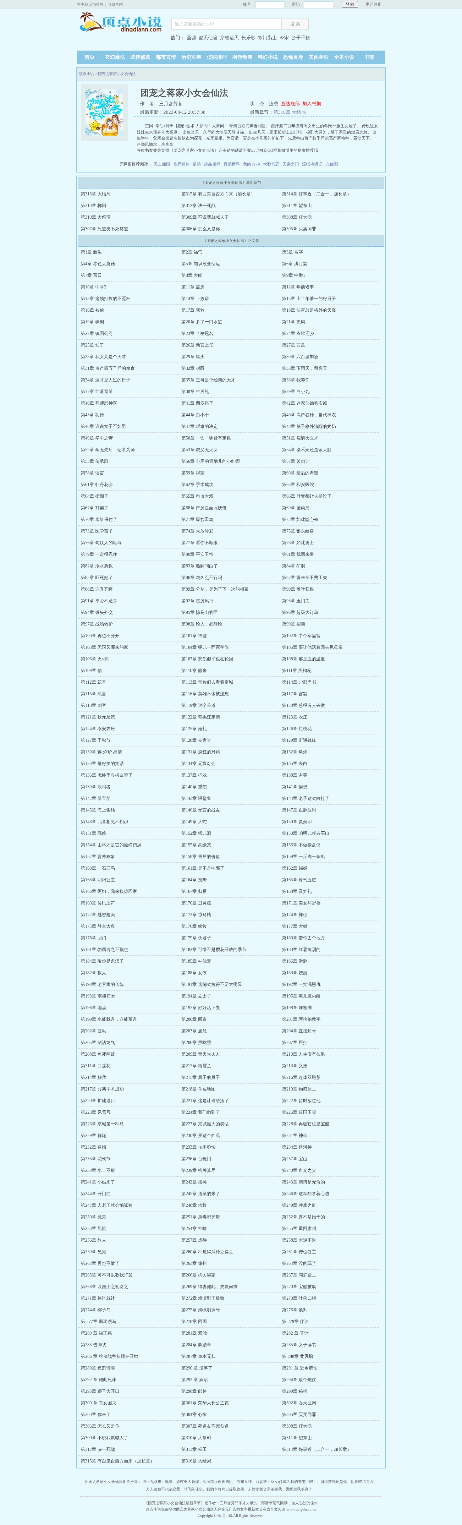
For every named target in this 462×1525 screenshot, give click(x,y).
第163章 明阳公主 (98, 879)
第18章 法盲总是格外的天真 (309, 310)
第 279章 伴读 (295, 1321)
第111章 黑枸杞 (296, 670)
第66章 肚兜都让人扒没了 (307, 496)
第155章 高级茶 (196, 845)
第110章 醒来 (194, 670)
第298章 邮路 (194, 1391)
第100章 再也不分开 (100, 635)
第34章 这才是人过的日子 (105, 380)
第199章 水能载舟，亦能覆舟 (109, 1019)
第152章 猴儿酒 (196, 833)
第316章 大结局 (289, 112)
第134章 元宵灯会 (198, 763)
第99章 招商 (293, 624)
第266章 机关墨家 (198, 1275)
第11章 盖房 (193, 287)
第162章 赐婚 (294, 868)
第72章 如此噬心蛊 (300, 519)
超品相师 (212, 164)
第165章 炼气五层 (299, 879)
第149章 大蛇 (194, 821)
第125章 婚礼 (194, 728)
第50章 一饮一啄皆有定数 (206, 438)
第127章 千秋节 (96, 740)
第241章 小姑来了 (98, 1182)
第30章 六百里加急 (300, 356)
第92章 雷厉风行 (197, 601)
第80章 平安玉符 (197, 554)
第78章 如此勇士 (298, 542)
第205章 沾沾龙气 (98, 1042)
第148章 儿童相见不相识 (104, 821)
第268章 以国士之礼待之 (104, 1286)
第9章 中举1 (293, 275)
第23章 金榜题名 (197, 333)
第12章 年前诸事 (298, 287)
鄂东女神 (244, 1481)
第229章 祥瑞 (93, 1135)
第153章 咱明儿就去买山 (305, 833)
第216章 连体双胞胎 (301, 1077)
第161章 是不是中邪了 (202, 868)
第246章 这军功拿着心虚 (305, 1193)
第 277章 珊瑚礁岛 (98, 1321)
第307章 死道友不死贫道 (104, 229)
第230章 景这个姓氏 (200, 1135)
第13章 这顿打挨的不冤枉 (105, 298)
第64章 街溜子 (94, 496)
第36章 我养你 (296, 380)
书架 (370, 57)
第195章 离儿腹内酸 (301, 996)
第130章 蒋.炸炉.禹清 (101, 752)
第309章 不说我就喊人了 (205, 217)
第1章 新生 (91, 252)
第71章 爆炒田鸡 (197, 519)
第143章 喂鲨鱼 (196, 798)
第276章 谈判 (294, 1310)
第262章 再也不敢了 (100, 1263)
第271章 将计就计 (98, 1298)
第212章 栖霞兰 (196, 1065)
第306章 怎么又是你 (200, 229)
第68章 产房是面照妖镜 (204, 508)
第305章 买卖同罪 (299, 229)
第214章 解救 (93, 1077)
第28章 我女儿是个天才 (103, 356)
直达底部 (290, 103)
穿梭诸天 (229, 37)
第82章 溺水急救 (97, 566)
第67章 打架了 (94, 508)
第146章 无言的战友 (200, 810)
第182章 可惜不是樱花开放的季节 (213, 949)
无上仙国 (162, 164)
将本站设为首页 (90, 4)
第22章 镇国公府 (97, 333)
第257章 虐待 (194, 1240)
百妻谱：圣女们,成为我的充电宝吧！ (286, 1481)
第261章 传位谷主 (299, 1251)
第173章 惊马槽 (196, 914)
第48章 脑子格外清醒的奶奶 (309, 426)
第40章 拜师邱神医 (99, 403)
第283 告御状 (93, 1344)
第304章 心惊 (194, 1414)
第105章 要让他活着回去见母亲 (312, 647)
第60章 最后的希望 (300, 473)
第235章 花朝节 (96, 1158)
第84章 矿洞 (293, 566)
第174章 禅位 (294, 914)
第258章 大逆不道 (299, 1240)
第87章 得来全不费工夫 (304, 577)
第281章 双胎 (194, 1333)
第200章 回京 (194, 1019)
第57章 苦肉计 (296, 461)
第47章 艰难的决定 (199, 426)
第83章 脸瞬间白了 (199, 566)
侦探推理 (217, 57)
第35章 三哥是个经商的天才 (208, 380)
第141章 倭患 (294, 786)
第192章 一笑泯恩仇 (301, 984)
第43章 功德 (92, 415)
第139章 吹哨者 (96, 786)
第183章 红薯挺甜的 (301, 949)
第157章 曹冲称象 (98, 856)
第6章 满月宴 (294, 263)
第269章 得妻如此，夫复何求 (209, 1286)
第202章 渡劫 (93, 1031)
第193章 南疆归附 (98, 996)
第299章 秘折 (294, 1391)
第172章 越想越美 (98, 914)
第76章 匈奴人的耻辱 (101, 542)
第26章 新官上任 (197, 345)
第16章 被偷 (92, 310)
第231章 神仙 (294, 1135)
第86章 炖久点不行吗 (201, 577)
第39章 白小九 (296, 391)
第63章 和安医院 (298, 484)
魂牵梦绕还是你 (334, 1481)
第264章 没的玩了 (299, 1263)
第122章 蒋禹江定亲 (200, 717)
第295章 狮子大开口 (100, 1391)
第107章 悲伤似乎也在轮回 (207, 659)
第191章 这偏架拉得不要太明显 (211, 984)
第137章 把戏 (194, 775)
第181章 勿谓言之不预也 (104, 949)
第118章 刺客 (93, 705)
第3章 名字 (292, 252)
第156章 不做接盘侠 (301, 845)
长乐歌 (248, 37)
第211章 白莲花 (96, 1065)
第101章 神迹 (194, 635)
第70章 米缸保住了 (99, 519)
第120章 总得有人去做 (303, 705)
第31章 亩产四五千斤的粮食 (108, 368)
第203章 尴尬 (194, 1031)
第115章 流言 (93, 693)
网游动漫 (242, 57)
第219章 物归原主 (299, 1089)
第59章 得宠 (193, 473)
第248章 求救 (194, 1205)
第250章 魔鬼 (93, 1217)
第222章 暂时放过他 (301, 1100)
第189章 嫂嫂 (294, 972)
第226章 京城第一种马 (102, 1124)
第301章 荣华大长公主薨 (205, 1403)
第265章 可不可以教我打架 (107, 1275)
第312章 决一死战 (198, 205)
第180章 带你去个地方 (303, 938)
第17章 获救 (193, 310)
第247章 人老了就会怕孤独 (107, 1205)
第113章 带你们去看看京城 (207, 682)
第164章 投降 (194, 879)
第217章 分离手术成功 (102, 1089)
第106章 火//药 (95, 659)
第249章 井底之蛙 (299, 1205)
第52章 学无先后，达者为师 (108, 449)
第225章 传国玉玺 (299, 1112)
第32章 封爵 (193, 368)
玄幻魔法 (115, 57)
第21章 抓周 (293, 322)
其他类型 (319, 57)
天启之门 (291, 164)
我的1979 (251, 164)
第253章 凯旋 (93, 1228)
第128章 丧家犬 (196, 740)
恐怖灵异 (293, 57)
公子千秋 (300, 37)
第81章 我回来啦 (298, 554)
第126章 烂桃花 (297, 728)
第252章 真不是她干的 (303, 1217)
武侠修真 (140, 57)
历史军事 (191, 57)
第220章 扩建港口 (98, 1100)
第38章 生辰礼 (195, 391)
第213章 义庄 (294, 1065)
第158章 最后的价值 (200, 856)
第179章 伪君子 (196, 938)
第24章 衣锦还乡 (298, 333)
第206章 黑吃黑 (196, 1042)
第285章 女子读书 (299, 1344)
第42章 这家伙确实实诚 (304, 403)
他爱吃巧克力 (362, 1481)
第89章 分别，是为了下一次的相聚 (215, 589)
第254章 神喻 (194, 1228)
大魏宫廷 (271, 164)
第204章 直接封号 (299, 1031)
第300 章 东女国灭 (98, 1403)
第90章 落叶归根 (298, 589)
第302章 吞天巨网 (299, 1403)
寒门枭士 (267, 37)
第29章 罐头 (193, 356)
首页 (90, 57)
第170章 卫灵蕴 (196, 903)
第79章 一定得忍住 (99, 554)
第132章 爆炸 (294, 752)
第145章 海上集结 (98, 810)
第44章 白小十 (195, 415)
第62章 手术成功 (197, 484)
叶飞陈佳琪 (193, 1489)
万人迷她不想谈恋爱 (163, 1489)
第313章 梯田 (93, 205)
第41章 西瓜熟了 (197, 403)
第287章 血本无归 (198, 1356)
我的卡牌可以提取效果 (225, 1489)
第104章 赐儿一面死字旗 (205, 647)
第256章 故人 (93, 1240)
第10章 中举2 (93, 287)
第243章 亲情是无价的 (303, 1182)
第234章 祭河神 (297, 1147)
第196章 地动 (93, 1007)
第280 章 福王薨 (96, 1333)
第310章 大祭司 (96, 217)
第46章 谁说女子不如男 (103, 426)
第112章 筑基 (93, 682)
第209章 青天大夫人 (200, 1054)
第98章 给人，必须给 (201, 624)
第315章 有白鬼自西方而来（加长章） (218, 194)
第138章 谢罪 (294, 775)
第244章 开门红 (96, 1193)
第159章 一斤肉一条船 (303, 856)
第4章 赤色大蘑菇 (98, 263)
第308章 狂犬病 (297, 217)
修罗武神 (181, 164)
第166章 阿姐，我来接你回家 (109, 891)
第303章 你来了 (96, 1414)
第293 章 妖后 (194, 1379)
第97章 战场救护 (97, 624)
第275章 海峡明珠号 (200, 1310)
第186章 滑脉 (294, 961)
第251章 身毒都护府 (200, 1217)
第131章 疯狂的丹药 (200, 752)
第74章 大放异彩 (197, 531)
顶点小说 (121, 23)
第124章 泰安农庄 (98, 728)
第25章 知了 (92, 345)
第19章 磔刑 (92, 322)
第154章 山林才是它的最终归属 (111, 845)
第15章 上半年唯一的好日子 (309, 298)
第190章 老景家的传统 (102, 984)
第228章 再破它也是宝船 (305, 1124)
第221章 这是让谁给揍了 (205, 1100)
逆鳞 (197, 164)
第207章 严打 (294, 1042)
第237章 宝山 (294, 1158)
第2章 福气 (191, 252)
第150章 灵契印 (297, 821)
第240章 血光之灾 (299, 1170)
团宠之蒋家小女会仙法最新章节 (174, 1503)
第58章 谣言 (92, 473)
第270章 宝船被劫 (299, 1286)
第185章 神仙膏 (196, 961)
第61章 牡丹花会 (97, 484)
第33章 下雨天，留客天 (304, 368)
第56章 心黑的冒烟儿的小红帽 (210, 461)
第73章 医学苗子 (97, 531)
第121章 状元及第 (98, 717)
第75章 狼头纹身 (298, 531)
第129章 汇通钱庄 (299, 740)
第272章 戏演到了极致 (202, 1298)
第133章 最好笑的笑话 (102, 763)
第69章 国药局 (296, 508)
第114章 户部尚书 (299, 682)
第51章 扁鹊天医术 (300, 438)
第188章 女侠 (194, 972)
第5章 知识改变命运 (200, 263)
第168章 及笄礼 (297, 891)
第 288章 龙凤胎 (297, 1356)
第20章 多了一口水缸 (201, 322)
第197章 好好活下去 (200, 1007)
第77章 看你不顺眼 (199, 542)
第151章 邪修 (93, 833)
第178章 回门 (93, 938)
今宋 (284, 37)
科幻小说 (268, 57)
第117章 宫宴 (294, 693)
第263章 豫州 (194, 1263)
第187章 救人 (93, 972)
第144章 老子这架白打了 (305, 798)
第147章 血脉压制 (299, 810)
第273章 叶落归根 (299, 1298)
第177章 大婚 (294, 926)
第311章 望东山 (297, 205)
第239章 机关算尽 (198, 1170)
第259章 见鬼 (93, 1251)
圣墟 (191, 37)
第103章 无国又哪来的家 (104, 647)
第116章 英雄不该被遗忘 (205, 693)
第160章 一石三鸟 (98, 868)
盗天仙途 (208, 37)
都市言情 (166, 57)
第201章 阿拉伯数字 (301, 1019)
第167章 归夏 (194, 891)
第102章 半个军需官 (301, 635)
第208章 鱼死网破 (98, 1054)
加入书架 (311, 103)
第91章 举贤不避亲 (99, 601)
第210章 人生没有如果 (303, 1054)
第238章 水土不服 (98, 1170)
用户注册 (374, 4)
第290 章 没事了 (196, 1368)
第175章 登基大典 (98, 926)
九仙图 (332, 164)
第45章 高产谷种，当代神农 (309, 415)
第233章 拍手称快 (198, 1147)
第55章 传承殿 (94, 461)
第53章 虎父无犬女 (199, 449)
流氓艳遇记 (312, 164)
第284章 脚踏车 (196, 1344)
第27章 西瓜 (293, 345)
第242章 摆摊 (194, 1182)
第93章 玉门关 (296, 601)
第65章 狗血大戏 (197, 496)
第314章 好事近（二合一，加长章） (316, 194)
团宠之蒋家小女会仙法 (117, 74)
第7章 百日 (91, 275)
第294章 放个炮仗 (299, 1379)
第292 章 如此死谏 (98, 1379)
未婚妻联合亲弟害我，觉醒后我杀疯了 (280, 1489)
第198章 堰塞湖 (297, 1007)
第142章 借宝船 (96, 798)
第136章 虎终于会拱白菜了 (107, 775)
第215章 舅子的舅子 (200, 1077)
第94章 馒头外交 (97, 612)
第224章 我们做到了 (200, 1112)
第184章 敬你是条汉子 (102, 961)
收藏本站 (115, 4)
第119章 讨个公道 (198, 705)
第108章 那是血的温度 (303, 659)
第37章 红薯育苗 (97, 391)
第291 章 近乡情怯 (299, 1368)
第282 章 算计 (295, 1333)
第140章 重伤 (194, 786)
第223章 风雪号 (96, 1112)
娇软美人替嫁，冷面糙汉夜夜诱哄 (204, 1481)
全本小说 (344, 57)
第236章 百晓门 (196, 1158)
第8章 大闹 (191, 275)
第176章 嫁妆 (194, 926)
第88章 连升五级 (97, 589)
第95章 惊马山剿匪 (199, 612)
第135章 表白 (294, 763)
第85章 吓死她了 (97, 577)
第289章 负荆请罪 (98, 1368)
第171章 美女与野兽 (301, 903)
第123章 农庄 (294, 717)
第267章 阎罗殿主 (299, 1275)
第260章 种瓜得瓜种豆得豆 (207, 1251)
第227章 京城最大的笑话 (205, 1124)
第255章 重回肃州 (299, 1228)
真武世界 (231, 164)
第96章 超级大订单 (300, 612)
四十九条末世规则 (157, 1481)
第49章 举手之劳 (97, 438)
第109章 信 (91, 670)
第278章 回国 (194, 1321)
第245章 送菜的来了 (200, 1193)
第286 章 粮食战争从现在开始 (109, 1356)
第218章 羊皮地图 (198, 1089)
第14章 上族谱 (195, 298)
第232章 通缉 (93, 1147)
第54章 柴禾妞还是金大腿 (307, 449)
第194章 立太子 (196, 996)
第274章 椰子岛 (96, 1310)
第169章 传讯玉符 (98, 903)
